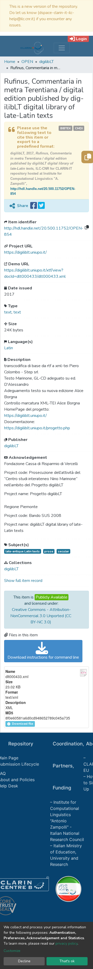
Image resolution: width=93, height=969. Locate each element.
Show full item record (23, 580)
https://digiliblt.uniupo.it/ (25, 252)
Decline (24, 961)
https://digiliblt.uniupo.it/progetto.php (37, 428)
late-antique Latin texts (22, 551)
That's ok (67, 961)
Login (81, 39)
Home (9, 62)
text (8, 312)
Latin (8, 348)
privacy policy (67, 943)
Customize (12, 950)
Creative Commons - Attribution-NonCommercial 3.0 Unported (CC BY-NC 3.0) (40, 616)
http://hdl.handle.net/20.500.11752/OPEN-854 (43, 231)
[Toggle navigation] (62, 48)
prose (48, 551)
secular (63, 551)
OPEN (27, 62)
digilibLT (46, 62)
